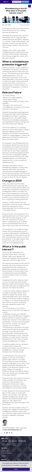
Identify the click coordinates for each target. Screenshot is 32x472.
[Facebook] (5, 433)
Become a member (16, 1)
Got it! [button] (16, 469)
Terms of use (22, 441)
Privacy (14, 441)
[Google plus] (12, 433)
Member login (25, 1)
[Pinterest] (9, 433)
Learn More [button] (23, 465)
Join (9, 441)
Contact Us (3, 455)
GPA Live (4, 441)
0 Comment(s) (25, 25)
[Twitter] (7, 433)
